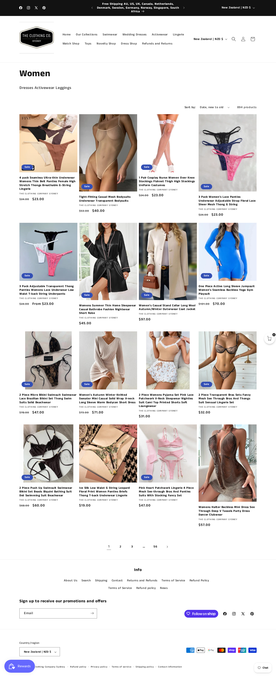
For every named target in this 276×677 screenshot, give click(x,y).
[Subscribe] (92, 613)
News (164, 588)
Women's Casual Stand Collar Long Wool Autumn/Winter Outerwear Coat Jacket (167, 307)
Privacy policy (99, 667)
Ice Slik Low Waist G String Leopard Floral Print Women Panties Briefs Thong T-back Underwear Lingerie (104, 492)
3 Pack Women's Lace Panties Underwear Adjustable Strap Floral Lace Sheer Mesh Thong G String (227, 201)
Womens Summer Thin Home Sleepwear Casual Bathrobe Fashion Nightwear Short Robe (107, 309)
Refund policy (146, 588)
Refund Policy (199, 580)
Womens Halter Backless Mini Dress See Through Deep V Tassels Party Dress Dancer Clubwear (227, 511)
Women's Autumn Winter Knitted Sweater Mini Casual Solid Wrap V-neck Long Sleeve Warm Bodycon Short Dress (107, 399)
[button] (233, 39)
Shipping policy (145, 667)
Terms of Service (173, 580)
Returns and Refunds (142, 580)
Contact (117, 580)
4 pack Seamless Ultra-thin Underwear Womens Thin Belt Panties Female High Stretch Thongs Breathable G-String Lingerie (47, 183)
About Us (70, 580)
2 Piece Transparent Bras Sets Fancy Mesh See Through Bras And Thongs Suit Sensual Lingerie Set (225, 399)
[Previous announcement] (92, 8)
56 (155, 546)
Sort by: (190, 107)
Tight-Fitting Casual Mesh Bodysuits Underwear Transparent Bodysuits (105, 199)
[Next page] (167, 547)
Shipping (101, 580)
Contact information (170, 667)
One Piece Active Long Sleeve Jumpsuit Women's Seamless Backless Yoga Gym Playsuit (227, 290)
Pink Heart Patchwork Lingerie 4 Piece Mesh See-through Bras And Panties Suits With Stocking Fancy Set (166, 492)
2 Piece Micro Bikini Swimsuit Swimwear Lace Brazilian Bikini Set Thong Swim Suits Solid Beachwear (48, 399)
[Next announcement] (184, 8)
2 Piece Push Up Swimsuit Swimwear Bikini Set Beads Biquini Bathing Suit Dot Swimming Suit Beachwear (45, 492)
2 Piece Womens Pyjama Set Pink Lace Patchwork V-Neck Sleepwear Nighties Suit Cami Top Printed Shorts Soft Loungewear (166, 400)
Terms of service (121, 667)
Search (86, 580)
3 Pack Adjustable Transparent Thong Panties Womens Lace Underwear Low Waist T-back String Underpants (46, 290)
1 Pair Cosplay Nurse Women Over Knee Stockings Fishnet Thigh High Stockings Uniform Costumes (167, 181)
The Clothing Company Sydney (47, 667)
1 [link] (109, 546)
